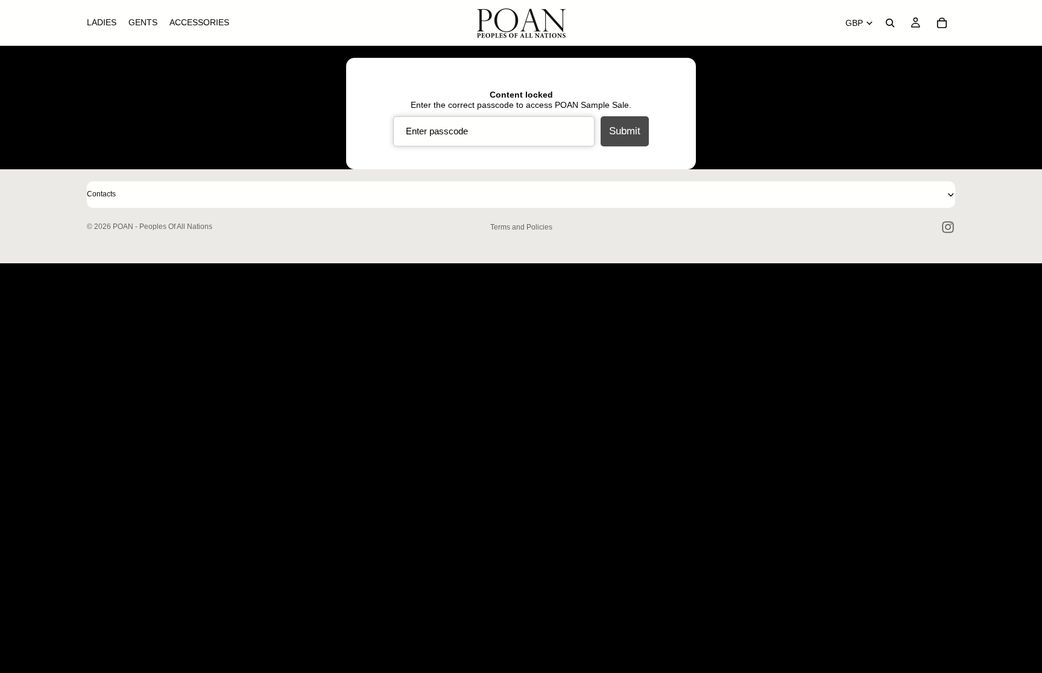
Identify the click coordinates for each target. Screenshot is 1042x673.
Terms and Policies (521, 227)
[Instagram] (948, 227)
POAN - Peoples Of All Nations (162, 226)
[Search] (890, 23)
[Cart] (942, 23)
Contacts (101, 194)
